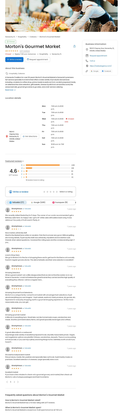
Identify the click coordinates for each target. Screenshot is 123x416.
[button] (18, 382)
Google (95, 71)
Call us (92, 61)
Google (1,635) (39, 202)
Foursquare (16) (61, 202)
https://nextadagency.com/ (101, 66)
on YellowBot (26, 209)
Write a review (16, 59)
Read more (9, 90)
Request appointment (39, 59)
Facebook (107, 71)
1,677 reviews (25, 51)
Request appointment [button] (98, 56)
